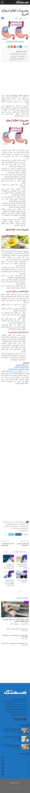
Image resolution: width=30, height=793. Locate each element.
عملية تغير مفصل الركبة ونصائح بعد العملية (17, 628)
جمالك (27, 774)
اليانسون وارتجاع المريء (23, 530)
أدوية (27, 757)
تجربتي (27, 764)
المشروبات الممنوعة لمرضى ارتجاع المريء (20, 528)
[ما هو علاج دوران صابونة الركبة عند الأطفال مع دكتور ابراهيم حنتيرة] (8, 574)
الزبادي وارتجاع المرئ (24, 526)
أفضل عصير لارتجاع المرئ (7, 521)
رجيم (27, 767)
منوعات (26, 602)
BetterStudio (18, 789)
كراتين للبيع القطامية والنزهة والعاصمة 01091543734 (15, 643)
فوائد (12, 556)
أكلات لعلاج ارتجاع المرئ (23, 524)
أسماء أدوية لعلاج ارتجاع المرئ (19, 521)
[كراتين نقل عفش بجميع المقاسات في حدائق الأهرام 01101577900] (25, 747)
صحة (2, 18)
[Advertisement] (15, 78)
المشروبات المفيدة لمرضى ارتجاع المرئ (11, 526)
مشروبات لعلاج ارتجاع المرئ (18, 54)
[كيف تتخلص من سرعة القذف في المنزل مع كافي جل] (8, 559)
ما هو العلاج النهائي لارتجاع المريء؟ (16, 59)
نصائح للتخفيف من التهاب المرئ (17, 58)
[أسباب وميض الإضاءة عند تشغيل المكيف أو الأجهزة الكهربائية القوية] (15, 609)
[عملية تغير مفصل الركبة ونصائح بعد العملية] (21, 559)
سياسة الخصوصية (15, 782)
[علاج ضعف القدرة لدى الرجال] (21, 574)
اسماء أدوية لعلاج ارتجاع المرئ (12, 524)
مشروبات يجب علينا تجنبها (18, 56)
